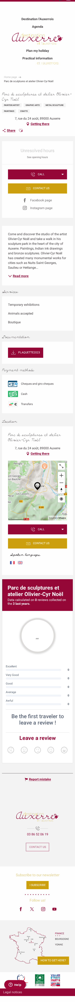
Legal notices (12, 992)
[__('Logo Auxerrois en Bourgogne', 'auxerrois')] (37, 817)
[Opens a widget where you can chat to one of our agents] (15, 985)
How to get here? (53, 960)
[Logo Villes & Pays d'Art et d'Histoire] (55, 980)
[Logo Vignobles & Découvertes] (40, 980)
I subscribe (38, 885)
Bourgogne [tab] (60, 939)
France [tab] (59, 933)
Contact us (37, 847)
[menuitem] (37, 19)
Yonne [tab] (59, 944)
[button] (20, 130)
